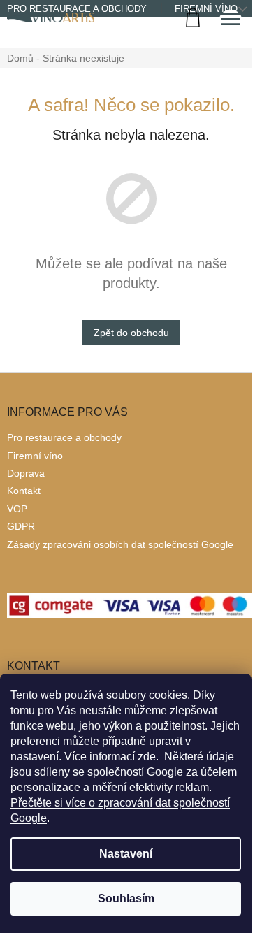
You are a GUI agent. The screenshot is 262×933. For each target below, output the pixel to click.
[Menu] (231, 21)
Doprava (26, 473)
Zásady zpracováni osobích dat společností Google (120, 544)
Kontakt (24, 490)
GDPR (21, 526)
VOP (17, 508)
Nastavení (125, 854)
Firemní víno (35, 455)
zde (147, 756)
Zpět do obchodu (131, 332)
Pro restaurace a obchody (64, 437)
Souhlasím (126, 898)
